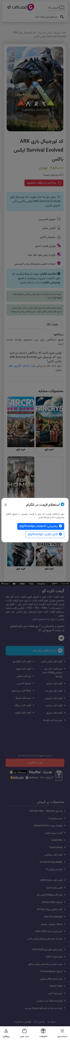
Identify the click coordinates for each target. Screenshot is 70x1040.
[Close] (5, 505)
